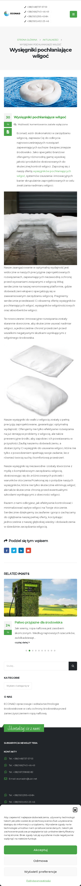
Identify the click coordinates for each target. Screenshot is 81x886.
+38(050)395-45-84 (37, 16)
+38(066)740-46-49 (38, 11)
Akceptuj (41, 850)
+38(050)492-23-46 (38, 21)
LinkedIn (21, 550)
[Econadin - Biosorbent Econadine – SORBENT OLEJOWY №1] (12, 13)
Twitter (14, 550)
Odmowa (40, 861)
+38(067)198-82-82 (23, 772)
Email (28, 550)
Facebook (6, 550)
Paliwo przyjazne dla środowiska (38, 622)
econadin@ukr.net (27, 778)
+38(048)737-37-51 (37, 7)
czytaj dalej (22, 642)
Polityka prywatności (38, 880)
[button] (75, 810)
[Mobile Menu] (73, 14)
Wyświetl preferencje (40, 872)
